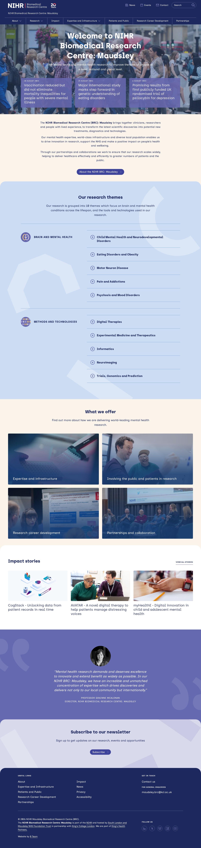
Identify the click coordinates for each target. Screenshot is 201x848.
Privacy (81, 791)
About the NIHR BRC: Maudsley (98, 171)
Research (35, 21)
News (132, 5)
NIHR (89, 822)
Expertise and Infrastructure (82, 21)
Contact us (148, 781)
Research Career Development (152, 21)
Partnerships (182, 21)
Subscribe (98, 752)
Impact (55, 21)
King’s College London (83, 826)
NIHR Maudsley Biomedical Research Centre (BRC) (28, 5)
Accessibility (84, 796)
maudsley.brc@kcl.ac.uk (157, 792)
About (15, 21)
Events (147, 5)
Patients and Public (119, 21)
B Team (34, 836)
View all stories (184, 562)
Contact (163, 5)
